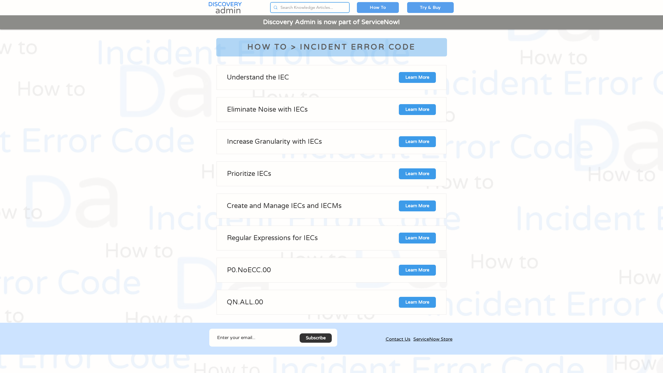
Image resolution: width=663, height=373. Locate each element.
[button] (378, 7)
